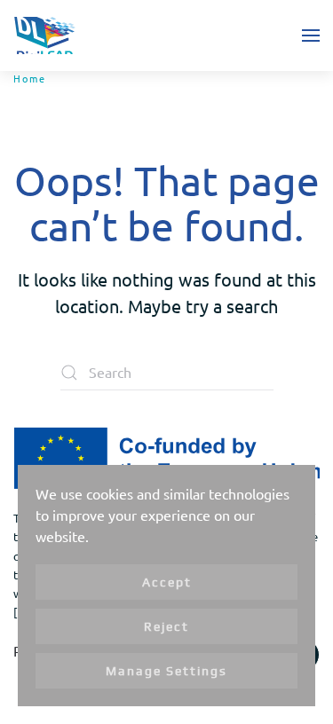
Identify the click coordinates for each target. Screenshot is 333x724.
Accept (167, 582)
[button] (311, 35)
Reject (166, 626)
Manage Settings (166, 671)
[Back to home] (44, 35)
